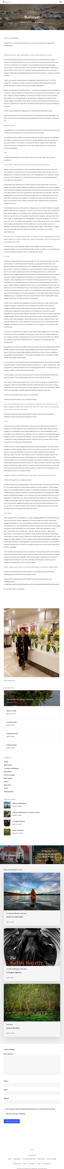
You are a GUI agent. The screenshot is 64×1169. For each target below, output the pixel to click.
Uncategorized (8, 791)
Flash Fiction (8, 771)
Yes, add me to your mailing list (15, 1114)
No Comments (39, 22)
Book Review (8, 765)
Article (6, 762)
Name (6, 1081)
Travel (6, 788)
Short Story (32, 12)
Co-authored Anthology (11, 768)
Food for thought (9, 775)
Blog (10, 38)
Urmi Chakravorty (9, 680)
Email (6, 1090)
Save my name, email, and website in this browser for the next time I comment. (30, 1109)
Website (6, 1098)
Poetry (6, 781)
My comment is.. (9, 1054)
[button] (61, 2)
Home (6, 38)
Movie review (8, 778)
